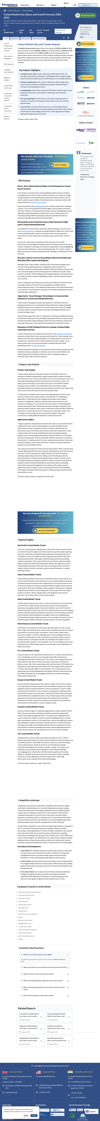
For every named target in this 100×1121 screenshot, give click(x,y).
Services (39, 5)
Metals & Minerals (14, 10)
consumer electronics (27, 231)
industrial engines (40, 206)
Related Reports (7, 117)
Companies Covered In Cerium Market (8, 96)
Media (53, 5)
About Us (66, 5)
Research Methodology (39, 38)
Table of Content (25, 38)
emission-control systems (37, 202)
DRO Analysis (9, 64)
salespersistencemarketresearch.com (51, 1066)
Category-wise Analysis (9, 71)
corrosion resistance (38, 345)
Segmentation (15, 38)
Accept (34, 1115)
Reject (26, 1115)
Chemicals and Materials (60, 31)
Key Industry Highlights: (8, 57)
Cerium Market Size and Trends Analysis (8, 47)
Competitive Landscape (8, 87)
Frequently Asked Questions (8, 108)
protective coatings (63, 334)
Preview (6, 38)
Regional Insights (7, 79)
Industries (25, 5)
